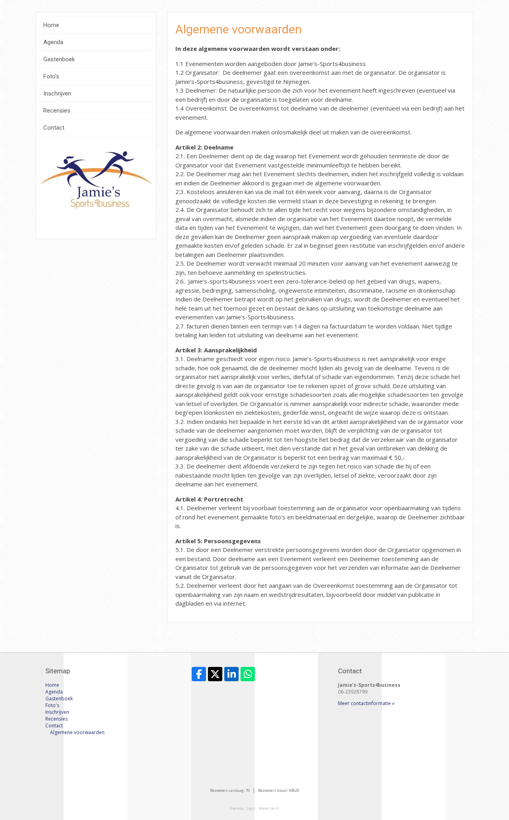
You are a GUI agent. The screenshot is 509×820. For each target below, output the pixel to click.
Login (251, 808)
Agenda (53, 42)
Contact (53, 127)
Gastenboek (59, 59)
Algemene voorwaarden (77, 732)
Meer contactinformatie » (366, 703)
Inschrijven (57, 93)
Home (51, 25)
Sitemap (236, 808)
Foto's (51, 76)
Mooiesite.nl (269, 808)
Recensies (56, 110)
